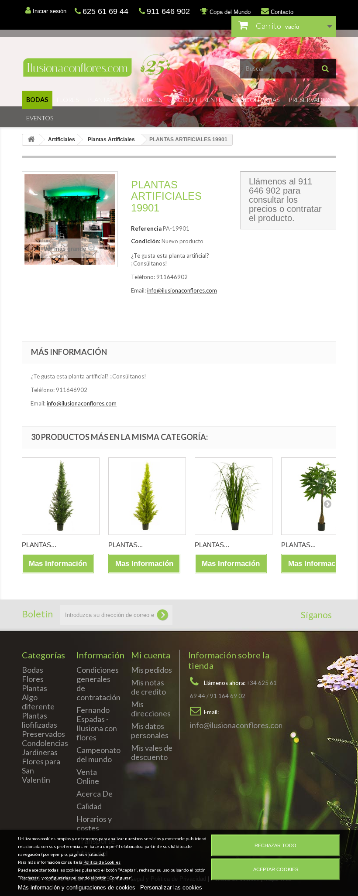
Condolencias (255, 99)
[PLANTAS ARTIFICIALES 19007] (233, 496)
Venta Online (87, 776)
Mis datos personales (150, 730)
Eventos (40, 118)
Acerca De (94, 793)
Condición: (145, 241)
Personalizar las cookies (171, 887)
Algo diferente (196, 99)
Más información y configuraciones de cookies (77, 887)
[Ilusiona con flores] (97, 67)
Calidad (89, 806)
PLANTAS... (39, 545)
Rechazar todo (275, 845)
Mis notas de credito (148, 687)
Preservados (310, 99)
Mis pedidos (151, 670)
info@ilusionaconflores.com (182, 290)
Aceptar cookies (275, 869)
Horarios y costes (94, 823)
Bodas (37, 99)
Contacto (281, 12)
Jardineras (40, 752)
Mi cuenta (150, 655)
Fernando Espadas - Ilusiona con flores (96, 723)
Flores (68, 99)
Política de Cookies (101, 862)
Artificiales (142, 99)
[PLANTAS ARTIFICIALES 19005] (61, 496)
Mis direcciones (151, 708)
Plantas (101, 99)
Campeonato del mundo (98, 754)
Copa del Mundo (229, 12)
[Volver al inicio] (31, 139)
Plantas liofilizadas (39, 720)
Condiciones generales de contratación (98, 683)
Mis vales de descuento (151, 752)
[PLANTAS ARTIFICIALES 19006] (147, 496)
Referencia (146, 228)
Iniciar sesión (48, 11)
